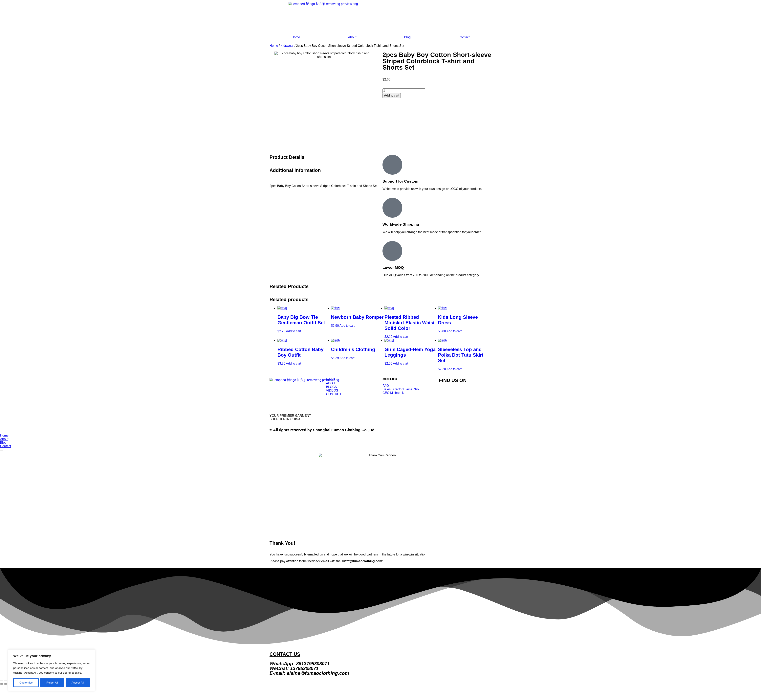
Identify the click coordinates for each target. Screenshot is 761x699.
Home (296, 37)
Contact (464, 37)
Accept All (78, 682)
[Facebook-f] (455, 392)
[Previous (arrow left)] (1, 684)
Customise (26, 682)
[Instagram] (465, 392)
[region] (51, 670)
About (352, 37)
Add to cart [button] (293, 331)
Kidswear (287, 45)
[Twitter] (444, 392)
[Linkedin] (476, 392)
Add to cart (391, 95)
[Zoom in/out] (1, 680)
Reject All (52, 682)
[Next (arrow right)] (5, 684)
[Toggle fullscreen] (5, 680)
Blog (407, 37)
